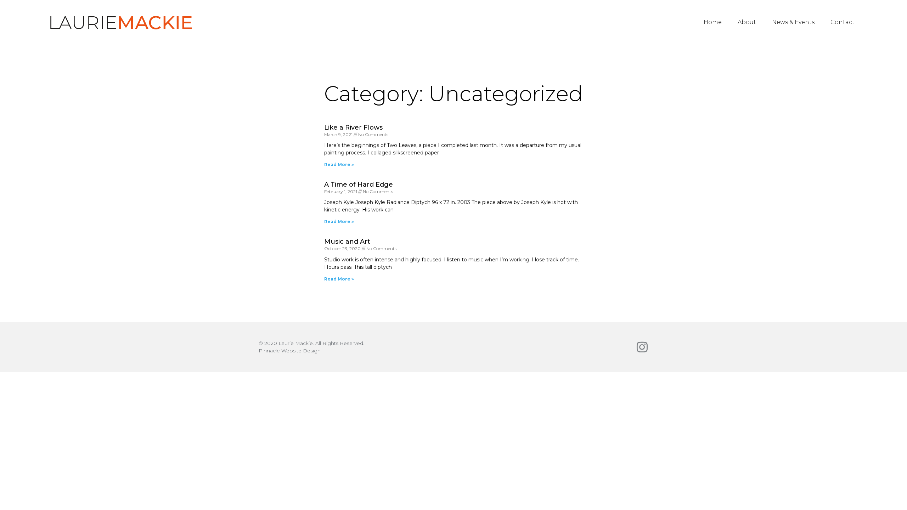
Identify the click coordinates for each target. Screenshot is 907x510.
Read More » (339, 164)
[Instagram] (642, 347)
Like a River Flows (353, 127)
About (747, 22)
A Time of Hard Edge (358, 184)
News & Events (793, 22)
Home (713, 22)
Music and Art (347, 241)
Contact (842, 22)
